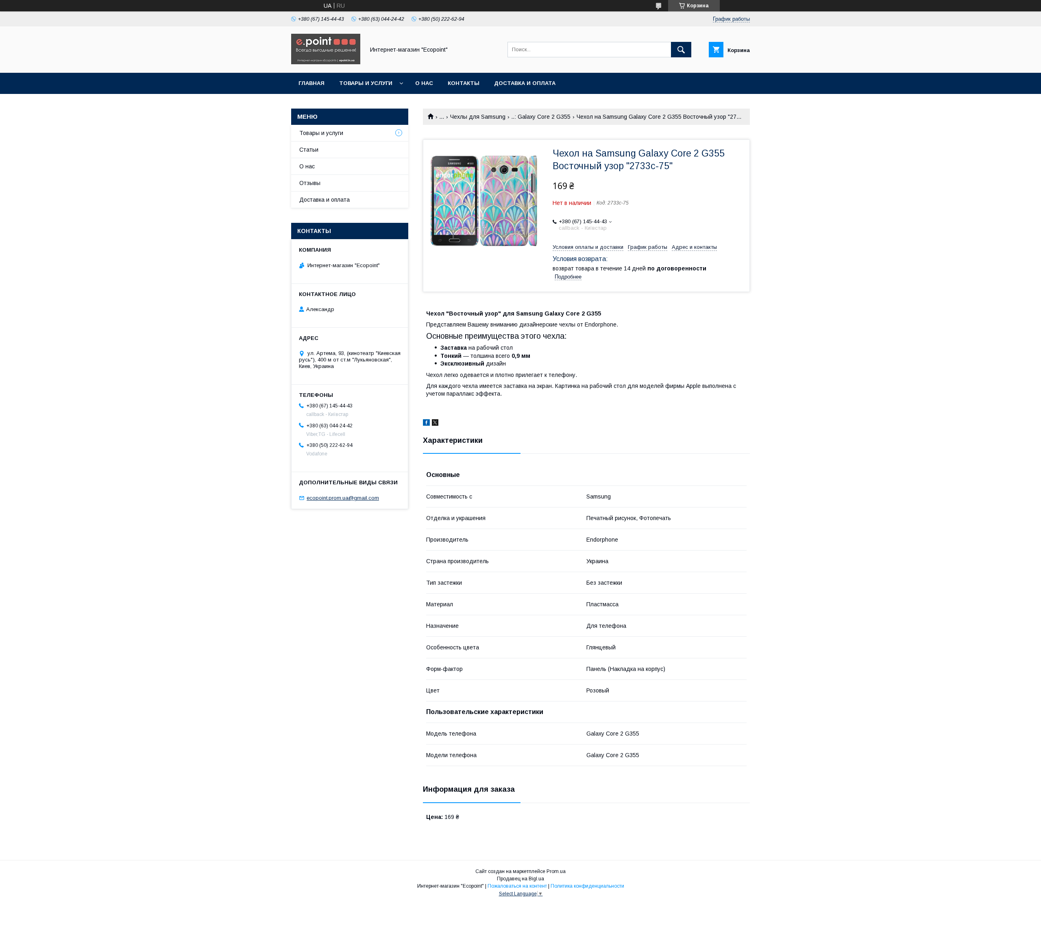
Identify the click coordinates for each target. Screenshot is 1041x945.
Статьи (308, 149)
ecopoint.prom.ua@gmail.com (343, 498)
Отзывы (309, 183)
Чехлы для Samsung (477, 116)
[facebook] (426, 423)
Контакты (463, 83)
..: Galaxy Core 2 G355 (541, 116)
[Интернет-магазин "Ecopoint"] (325, 62)
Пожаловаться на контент (517, 886)
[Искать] (681, 49)
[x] (435, 423)
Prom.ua (556, 871)
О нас (424, 83)
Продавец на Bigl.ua (520, 879)
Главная (311, 83)
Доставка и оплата (524, 83)
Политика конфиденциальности (587, 886)
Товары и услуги (365, 83)
